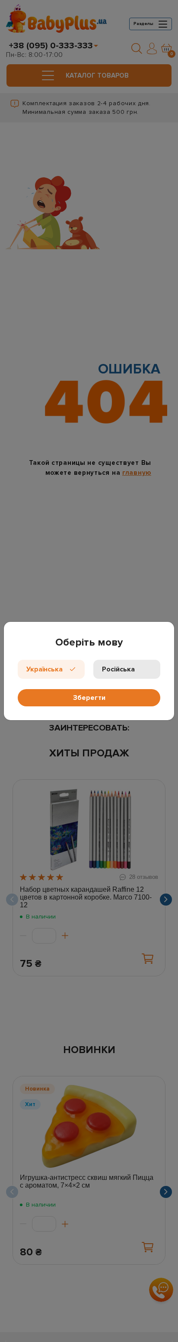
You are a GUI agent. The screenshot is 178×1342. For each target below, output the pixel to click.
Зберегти (89, 697)
